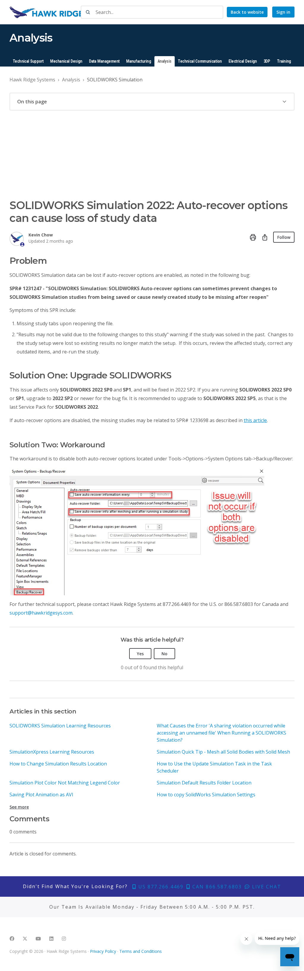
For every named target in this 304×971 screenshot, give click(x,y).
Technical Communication (200, 61)
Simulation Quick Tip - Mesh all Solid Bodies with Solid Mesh (223, 752)
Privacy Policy (103, 951)
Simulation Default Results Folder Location (204, 782)
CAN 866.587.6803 (216, 886)
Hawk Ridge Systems (32, 79)
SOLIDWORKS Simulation (114, 79)
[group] (152, 101)
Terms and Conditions (140, 951)
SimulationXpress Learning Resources (52, 752)
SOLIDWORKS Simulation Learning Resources (60, 725)
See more (19, 807)
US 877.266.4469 (160, 886)
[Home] (64, 12)
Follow (283, 237)
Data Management (104, 61)
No (164, 653)
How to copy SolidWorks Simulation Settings (206, 794)
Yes (140, 653)
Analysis (164, 61)
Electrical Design (243, 61)
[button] (152, 101)
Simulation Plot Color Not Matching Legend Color (65, 782)
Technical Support (28, 61)
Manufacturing (138, 61)
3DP (267, 61)
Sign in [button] (283, 12)
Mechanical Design (66, 61)
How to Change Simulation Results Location (58, 763)
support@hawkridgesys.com (41, 613)
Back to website (247, 12)
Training (284, 61)
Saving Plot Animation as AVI (41, 794)
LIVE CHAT (265, 886)
